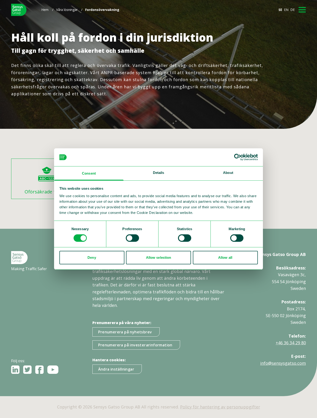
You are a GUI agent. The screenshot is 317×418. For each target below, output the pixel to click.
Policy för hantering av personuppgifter (220, 407)
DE (292, 9)
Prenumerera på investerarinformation (135, 345)
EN (286, 9)
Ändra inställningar (116, 369)
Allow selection (158, 257)
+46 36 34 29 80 (291, 342)
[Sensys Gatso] (18, 10)
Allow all (225, 257)
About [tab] (228, 173)
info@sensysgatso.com (283, 363)
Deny (91, 257)
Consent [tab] (89, 173)
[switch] (132, 238)
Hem (45, 9)
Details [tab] (158, 173)
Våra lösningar (67, 9)
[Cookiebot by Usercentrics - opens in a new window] (237, 157)
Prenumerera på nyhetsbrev (125, 332)
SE (280, 9)
